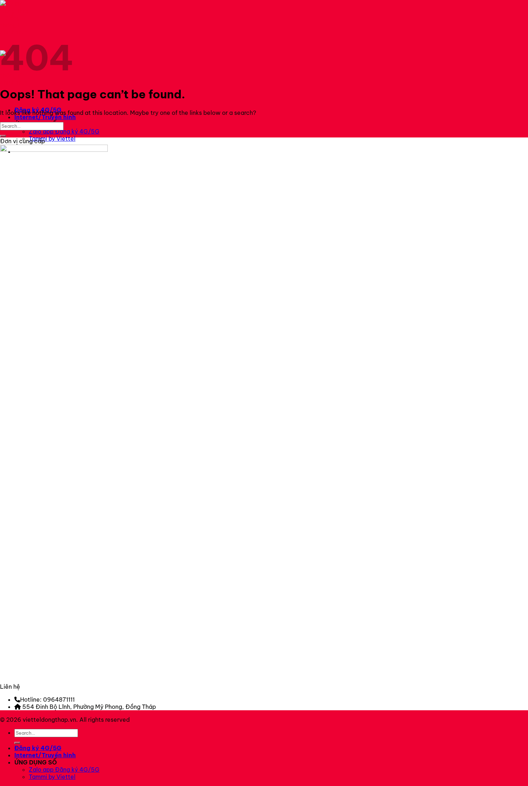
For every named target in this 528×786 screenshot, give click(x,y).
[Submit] (3, 136)
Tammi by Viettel (52, 138)
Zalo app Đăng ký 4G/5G (64, 131)
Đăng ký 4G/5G (37, 748)
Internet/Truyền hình (45, 117)
